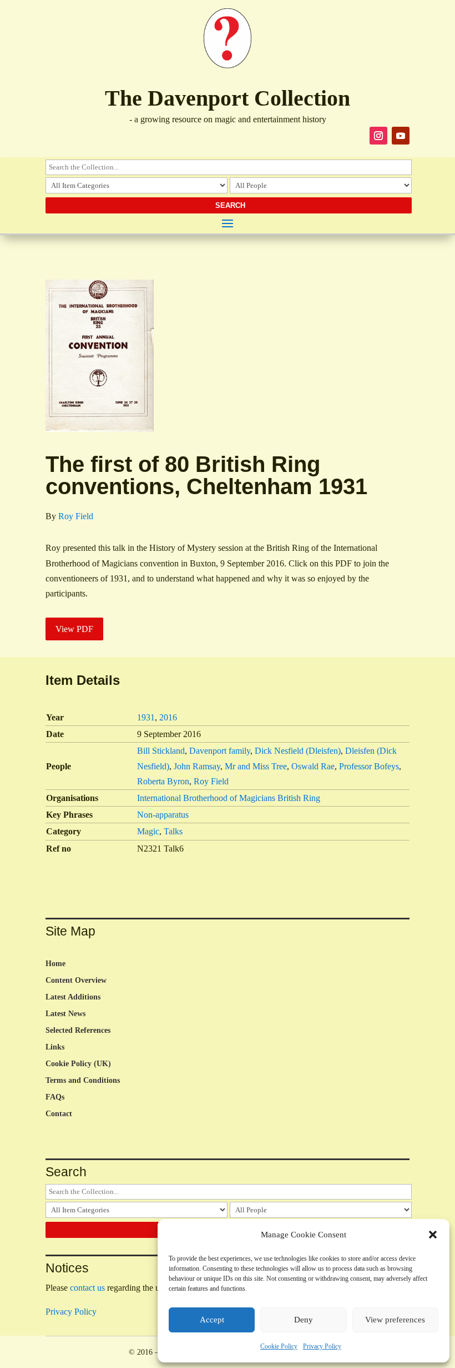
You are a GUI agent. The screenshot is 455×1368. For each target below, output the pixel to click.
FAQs (55, 1097)
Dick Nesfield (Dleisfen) (298, 750)
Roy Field (75, 516)
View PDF (74, 629)
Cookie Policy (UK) (78, 1064)
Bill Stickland (161, 750)
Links (55, 1047)
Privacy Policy (322, 1346)
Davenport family (219, 750)
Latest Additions (73, 997)
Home (55, 964)
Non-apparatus (163, 814)
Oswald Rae (313, 766)
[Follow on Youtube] (401, 136)
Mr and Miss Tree (256, 766)
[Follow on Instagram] (378, 136)
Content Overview (76, 980)
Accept (212, 1319)
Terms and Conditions (83, 1081)
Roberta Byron (163, 781)
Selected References (78, 1030)
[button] (432, 1234)
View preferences (395, 1319)
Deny (303, 1319)
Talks (173, 831)
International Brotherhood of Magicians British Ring (228, 798)
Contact (59, 1114)
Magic (148, 831)
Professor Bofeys (369, 766)
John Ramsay (197, 766)
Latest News (65, 1014)
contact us (87, 1287)
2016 (168, 717)
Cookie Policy (278, 1346)
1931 (146, 717)
